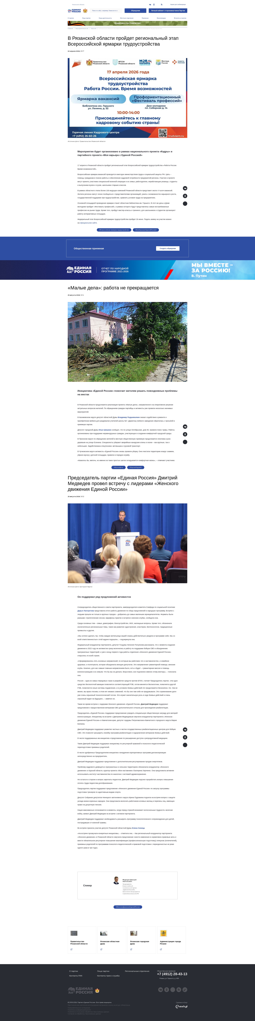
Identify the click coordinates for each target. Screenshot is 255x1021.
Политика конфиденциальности (79, 1010)
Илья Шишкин (105, 430)
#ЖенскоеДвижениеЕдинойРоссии (128, 907)
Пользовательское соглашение (79, 1008)
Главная (70, 28)
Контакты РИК (75, 976)
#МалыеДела (118, 467)
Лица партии (86, 18)
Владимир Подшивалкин (129, 417)
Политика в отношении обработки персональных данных (88, 1012)
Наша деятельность (105, 18)
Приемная (145, 18)
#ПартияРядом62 (136, 467)
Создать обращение (168, 248)
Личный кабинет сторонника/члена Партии (168, 11)
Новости (93, 28)
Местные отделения (126, 18)
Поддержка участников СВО (128, 23)
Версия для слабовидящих (178, 4)
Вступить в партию (180, 18)
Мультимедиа (161, 18)
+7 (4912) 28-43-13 (172, 974)
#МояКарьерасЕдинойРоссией (145, 230)
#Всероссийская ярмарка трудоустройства (114, 230)
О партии (71, 18)
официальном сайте (88, 223)
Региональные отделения (137, 971)
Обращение (135, 11)
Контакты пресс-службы (108, 976)
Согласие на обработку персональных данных (84, 1014)
